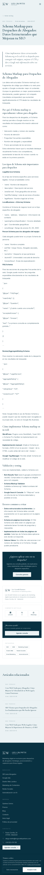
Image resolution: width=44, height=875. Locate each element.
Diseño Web (9, 650)
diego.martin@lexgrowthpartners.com (18, 838)
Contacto (5, 814)
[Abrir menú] (40, 4)
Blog (4, 811)
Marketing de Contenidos (11, 785)
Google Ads (6, 778)
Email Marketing (11, 654)
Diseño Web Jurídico (9, 781)
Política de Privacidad (33, 864)
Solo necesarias (12, 870)
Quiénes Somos (7, 803)
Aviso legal (6, 818)
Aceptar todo (32, 870)
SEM (13, 647)
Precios (5, 807)
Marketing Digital (23, 647)
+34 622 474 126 (11, 842)
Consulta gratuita (22, 574)
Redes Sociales (21, 650)
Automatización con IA (9, 792)
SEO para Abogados (9, 774)
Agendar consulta (22, 633)
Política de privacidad (9, 822)
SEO (7, 647)
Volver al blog (9, 16)
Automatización (23, 654)
